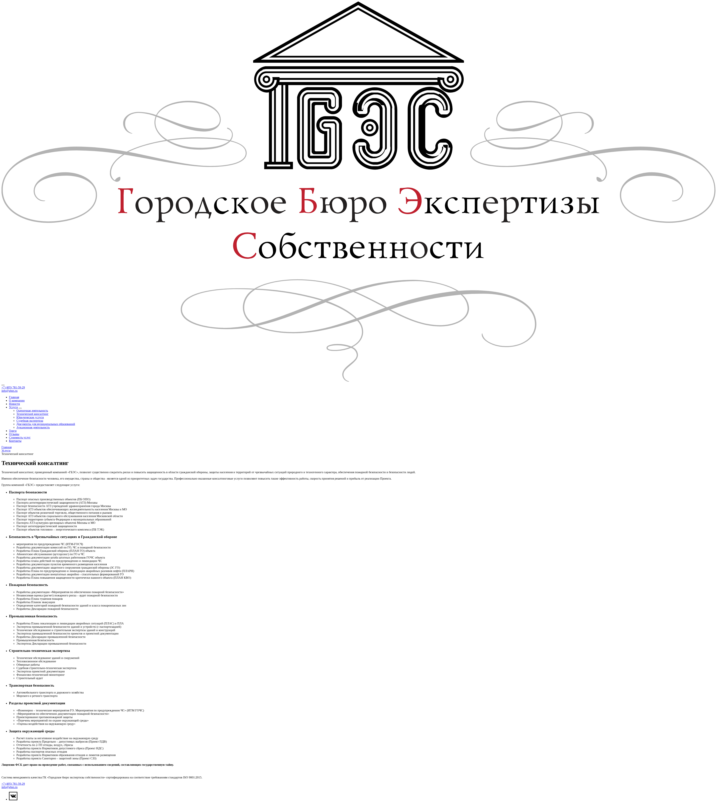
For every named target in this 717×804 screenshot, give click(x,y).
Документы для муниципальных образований (45, 424)
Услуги (13, 407)
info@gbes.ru (9, 390)
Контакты (15, 440)
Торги (13, 430)
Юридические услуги (30, 417)
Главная (14, 397)
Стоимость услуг (20, 437)
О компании (17, 400)
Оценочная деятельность (32, 410)
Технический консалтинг (32, 414)
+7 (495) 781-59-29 (13, 387)
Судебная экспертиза (29, 420)
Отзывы (14, 434)
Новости (14, 403)
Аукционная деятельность (33, 427)
